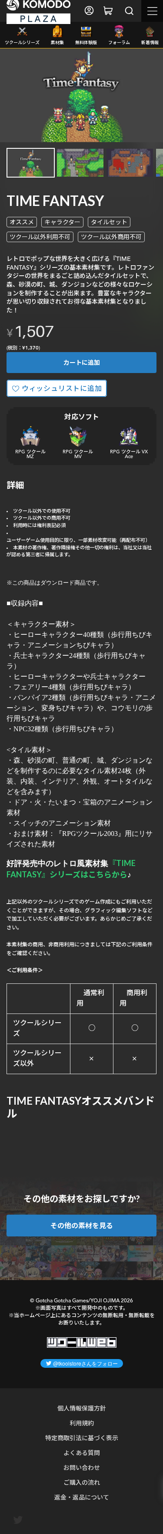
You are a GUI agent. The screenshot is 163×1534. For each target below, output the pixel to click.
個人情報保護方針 (81, 1408)
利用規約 (82, 1423)
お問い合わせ (81, 1467)
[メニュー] (152, 11)
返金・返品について (81, 1497)
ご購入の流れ (81, 1482)
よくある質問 (81, 1452)
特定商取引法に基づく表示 (81, 1438)
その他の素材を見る (81, 1225)
